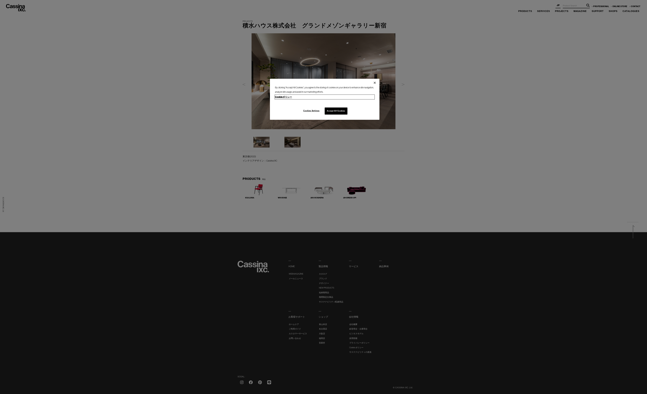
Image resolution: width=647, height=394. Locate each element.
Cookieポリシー (283, 97)
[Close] (374, 82)
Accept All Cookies (336, 111)
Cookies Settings (311, 111)
